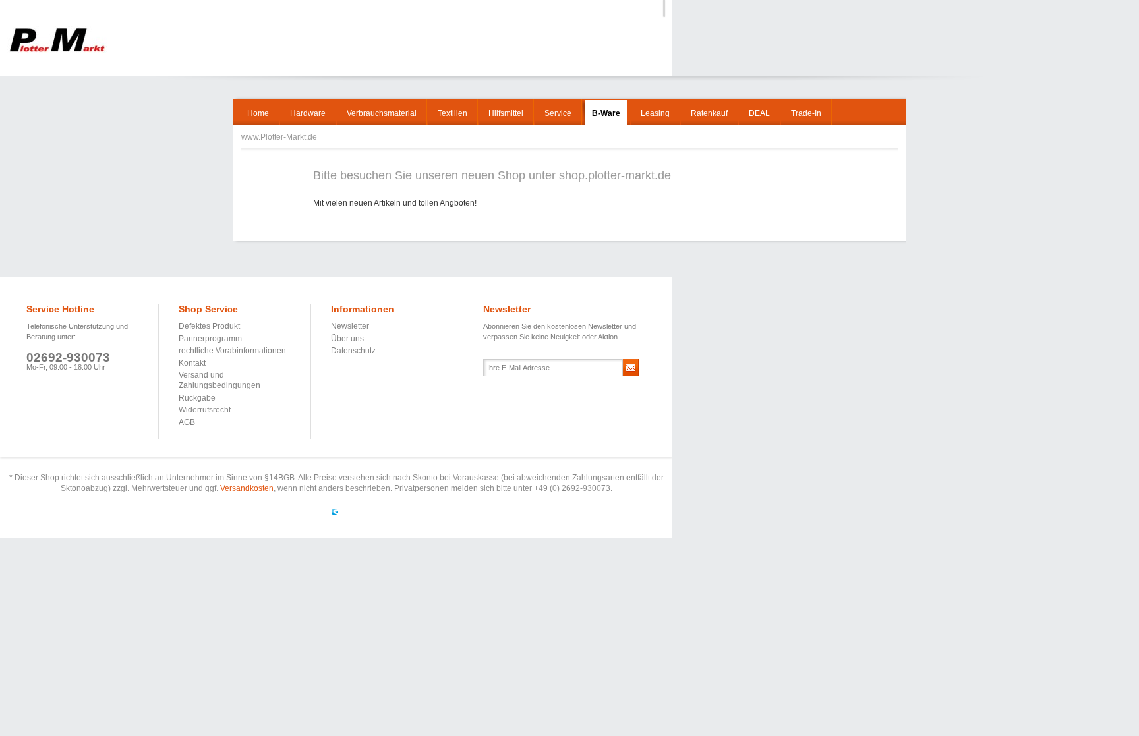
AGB (187, 422)
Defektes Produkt (209, 326)
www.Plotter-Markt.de (57, 39)
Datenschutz (353, 350)
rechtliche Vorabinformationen (232, 350)
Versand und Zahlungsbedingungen (219, 380)
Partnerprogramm (210, 338)
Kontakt (192, 363)
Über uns (347, 338)
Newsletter (350, 326)
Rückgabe (197, 398)
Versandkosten (247, 488)
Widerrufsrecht (205, 409)
